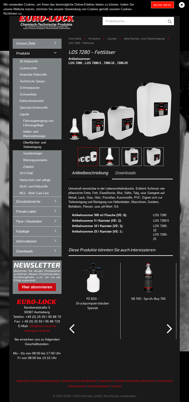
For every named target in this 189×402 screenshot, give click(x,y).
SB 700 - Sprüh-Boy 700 (148, 299)
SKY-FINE (26, 173)
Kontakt (119, 381)
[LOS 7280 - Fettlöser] (120, 106)
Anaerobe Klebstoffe (33, 74)
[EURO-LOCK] (47, 21)
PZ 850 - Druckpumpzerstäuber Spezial (92, 303)
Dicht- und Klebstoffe (34, 186)
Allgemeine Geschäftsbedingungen (38, 381)
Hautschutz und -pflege (35, 180)
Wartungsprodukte (35, 160)
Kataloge (22, 231)
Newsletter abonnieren (140, 381)
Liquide (24, 114)
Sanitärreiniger (32, 153)
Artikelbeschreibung (90, 173)
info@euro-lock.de (42, 326)
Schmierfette (28, 94)
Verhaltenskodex (98, 386)
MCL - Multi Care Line (34, 193)
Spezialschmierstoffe (34, 107)
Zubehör (28, 167)
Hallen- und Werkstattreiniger (34, 134)
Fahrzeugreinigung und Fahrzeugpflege (38, 123)
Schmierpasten (30, 87)
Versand (116, 386)
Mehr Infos (162, 4)
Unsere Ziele (25, 43)
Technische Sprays (32, 81)
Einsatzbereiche (28, 201)
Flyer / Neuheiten (29, 221)
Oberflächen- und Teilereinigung (34, 145)
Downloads (125, 173)
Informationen (26, 241)
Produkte (23, 53)
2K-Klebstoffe (29, 61)
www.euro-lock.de (37, 330)
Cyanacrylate (28, 68)
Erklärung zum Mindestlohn (79, 381)
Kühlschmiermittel (32, 101)
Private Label (26, 211)
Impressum (106, 381)
